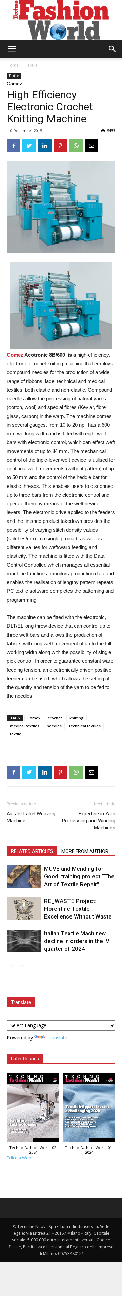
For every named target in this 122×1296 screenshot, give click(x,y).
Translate (57, 1037)
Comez (15, 355)
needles (54, 725)
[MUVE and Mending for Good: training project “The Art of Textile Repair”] (24, 876)
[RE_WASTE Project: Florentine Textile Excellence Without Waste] (24, 909)
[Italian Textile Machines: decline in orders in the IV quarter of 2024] (24, 941)
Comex (33, 717)
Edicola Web (19, 1158)
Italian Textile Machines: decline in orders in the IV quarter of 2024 (76, 941)
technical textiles (85, 725)
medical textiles (24, 725)
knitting (76, 717)
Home (13, 65)
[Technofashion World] (61, 20)
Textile (31, 65)
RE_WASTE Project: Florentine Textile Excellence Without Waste (78, 909)
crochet (55, 717)
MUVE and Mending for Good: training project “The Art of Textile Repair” (79, 876)
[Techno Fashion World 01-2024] (89, 1109)
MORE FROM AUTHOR (84, 851)
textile (15, 733)
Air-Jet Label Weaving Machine (31, 817)
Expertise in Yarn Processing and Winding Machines (88, 821)
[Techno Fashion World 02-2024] (33, 1109)
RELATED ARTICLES (32, 851)
